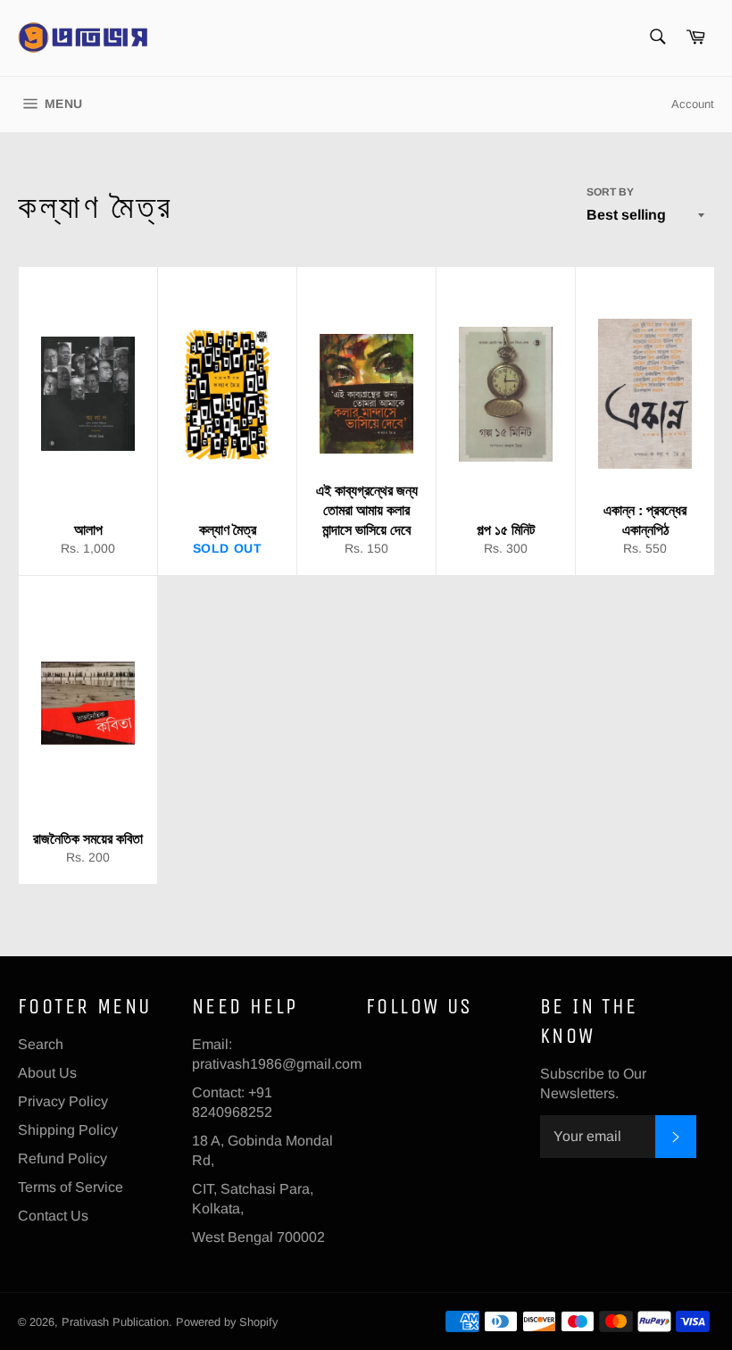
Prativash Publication (115, 1322)
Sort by (610, 192)
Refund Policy (62, 1158)
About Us (47, 1072)
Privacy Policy (63, 1101)
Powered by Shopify (227, 1322)
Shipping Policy (68, 1130)
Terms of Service (70, 1187)
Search (40, 1044)
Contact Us (53, 1215)
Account (692, 104)
